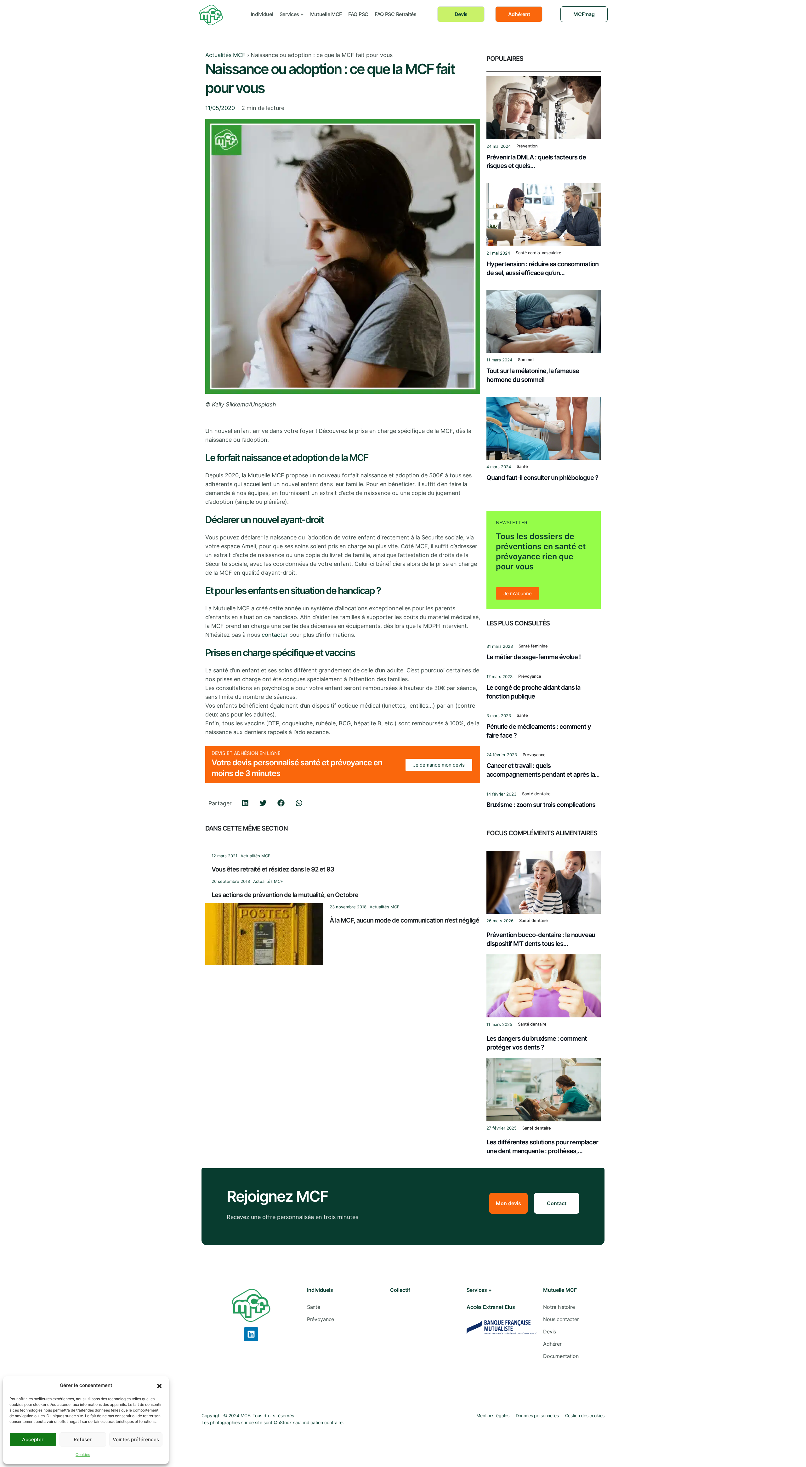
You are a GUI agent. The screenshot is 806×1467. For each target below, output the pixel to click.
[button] (159, 1385)
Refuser (83, 1439)
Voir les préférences (136, 1439)
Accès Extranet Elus (491, 1307)
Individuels (320, 1290)
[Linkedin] (251, 1334)
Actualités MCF (225, 55)
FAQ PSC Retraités (396, 14)
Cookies (83, 1454)
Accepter (32, 1439)
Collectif (400, 1290)
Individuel (262, 14)
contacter (275, 634)
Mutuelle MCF (326, 14)
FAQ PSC (358, 14)
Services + (292, 14)
